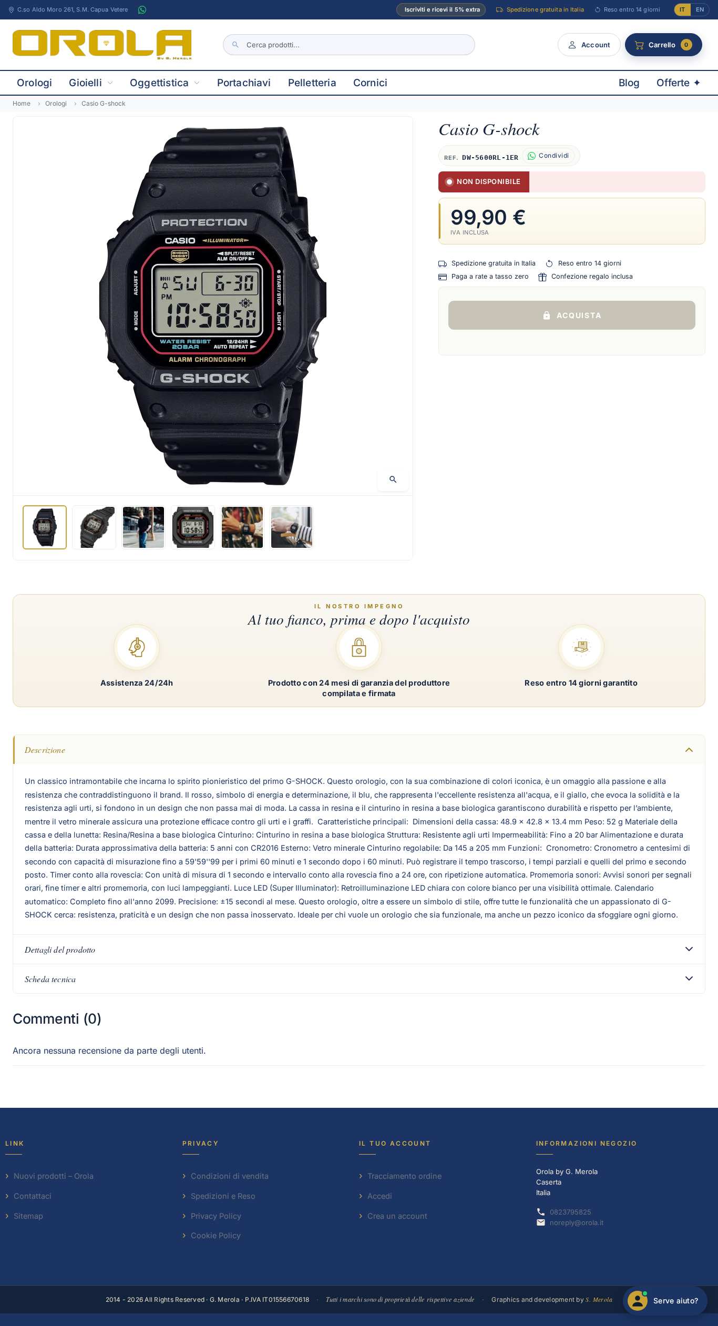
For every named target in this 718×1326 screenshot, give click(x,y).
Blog (629, 83)
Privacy (201, 1143)
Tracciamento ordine (404, 1175)
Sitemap (28, 1215)
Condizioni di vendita (230, 1175)
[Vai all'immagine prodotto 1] (45, 527)
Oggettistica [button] (159, 83)
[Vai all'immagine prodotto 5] (242, 527)
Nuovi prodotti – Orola (54, 1175)
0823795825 (570, 1212)
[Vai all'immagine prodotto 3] (143, 527)
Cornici (370, 83)
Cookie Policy (216, 1235)
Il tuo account (395, 1143)
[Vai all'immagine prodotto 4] (193, 527)
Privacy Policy (216, 1215)
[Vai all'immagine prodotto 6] (292, 527)
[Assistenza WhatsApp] (142, 10)
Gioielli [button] (85, 83)
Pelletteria (312, 83)
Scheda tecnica (50, 978)
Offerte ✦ (679, 83)
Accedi (379, 1195)
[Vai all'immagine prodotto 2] (94, 527)
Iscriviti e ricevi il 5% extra (442, 9)
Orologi (34, 83)
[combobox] (349, 44)
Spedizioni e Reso (223, 1195)
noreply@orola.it (576, 1222)
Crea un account (397, 1215)
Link (15, 1143)
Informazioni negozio (587, 1143)
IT (682, 9)
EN (700, 9)
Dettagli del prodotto (60, 949)
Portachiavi (244, 83)
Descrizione (45, 749)
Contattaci (33, 1195)
